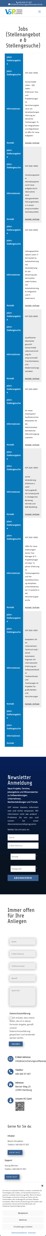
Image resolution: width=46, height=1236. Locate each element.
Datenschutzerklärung (19, 1232)
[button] (42, 1185)
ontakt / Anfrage (32, 514)
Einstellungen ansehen (23, 1226)
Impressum (32, 1232)
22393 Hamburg (23, 1089)
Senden (16, 1044)
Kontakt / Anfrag (31, 219)
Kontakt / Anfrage (32, 143)
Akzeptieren (23, 1213)
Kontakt (15, 1152)
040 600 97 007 (25, 2)
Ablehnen (23, 1220)
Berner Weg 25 (23, 1086)
